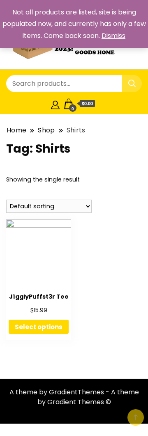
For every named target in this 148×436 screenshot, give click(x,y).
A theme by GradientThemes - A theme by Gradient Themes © (74, 397)
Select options (38, 327)
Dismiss (113, 35)
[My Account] (55, 104)
